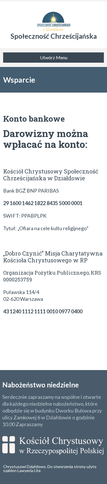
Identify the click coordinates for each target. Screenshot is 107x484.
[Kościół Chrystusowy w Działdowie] (53, 17)
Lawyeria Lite (29, 470)
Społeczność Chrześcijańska (54, 36)
